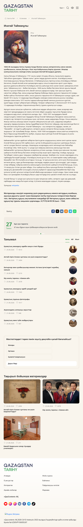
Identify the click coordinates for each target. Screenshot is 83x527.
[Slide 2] (40, 233)
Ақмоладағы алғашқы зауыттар (17, 310)
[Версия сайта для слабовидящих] (72, 7)
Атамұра (7, 476)
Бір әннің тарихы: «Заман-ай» (17, 278)
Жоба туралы (47, 476)
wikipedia (15, 185)
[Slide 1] (39, 233)
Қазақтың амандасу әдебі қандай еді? (20, 289)
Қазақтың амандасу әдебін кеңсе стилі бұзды (23, 246)
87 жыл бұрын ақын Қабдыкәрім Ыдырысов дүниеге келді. (36, 227)
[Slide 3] (42, 233)
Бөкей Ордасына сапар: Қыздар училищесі (17, 447)
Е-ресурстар (8, 480)
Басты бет (11, 18)
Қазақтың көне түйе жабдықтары (18, 320)
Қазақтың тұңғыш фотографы (17, 299)
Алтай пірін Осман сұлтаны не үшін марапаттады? (26, 257)
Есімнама (23, 18)
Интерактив (8, 485)
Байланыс (46, 480)
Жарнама (45, 490)
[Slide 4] (43, 233)
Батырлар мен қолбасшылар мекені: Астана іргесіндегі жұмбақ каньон (31, 268)
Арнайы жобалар (10, 490)
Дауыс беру (12, 363)
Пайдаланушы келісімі (50, 485)
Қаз (61, 8)
